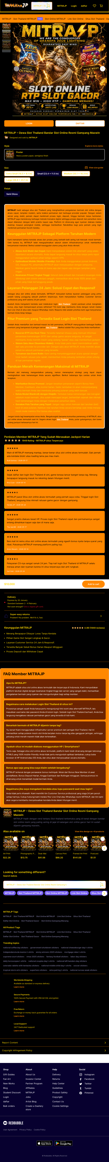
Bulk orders (9, 1106)
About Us (30, 1074)
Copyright (57, 1097)
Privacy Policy (25, 1129)
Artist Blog (31, 1101)
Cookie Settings (60, 1106)
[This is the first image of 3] (16, 68)
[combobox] (42, 6)
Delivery (56, 1074)
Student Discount (12, 1092)
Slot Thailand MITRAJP (27, 18)
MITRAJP (6, 18)
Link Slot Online (75, 18)
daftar (6, 1101)
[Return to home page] (16, 6)
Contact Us (58, 1101)
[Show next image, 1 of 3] (102, 68)
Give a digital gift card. (34, 606)
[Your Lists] (94, 6)
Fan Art (7, 1079)
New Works (9, 1083)
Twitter (88, 1083)
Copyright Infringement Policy (17, 1050)
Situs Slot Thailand (94, 18)
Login (6, 1097)
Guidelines (57, 1088)
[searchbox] (54, 884)
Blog (5, 1088)
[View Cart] (101, 6)
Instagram (90, 1074)
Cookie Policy (39, 1129)
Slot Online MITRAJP (55, 18)
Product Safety (60, 1092)
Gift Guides (9, 1074)
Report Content (10, 1042)
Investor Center (33, 1079)
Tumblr (88, 1088)
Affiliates (30, 1088)
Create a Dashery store (34, 1108)
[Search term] (48, 5)
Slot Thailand (64, 304)
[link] (9, 893)
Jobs (28, 1097)
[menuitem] (6, 19)
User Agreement (10, 1129)
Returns (56, 1079)
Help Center (58, 1083)
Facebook (90, 1079)
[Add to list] (15, 839)
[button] (6, 25)
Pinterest (89, 1092)
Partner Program (34, 1083)
